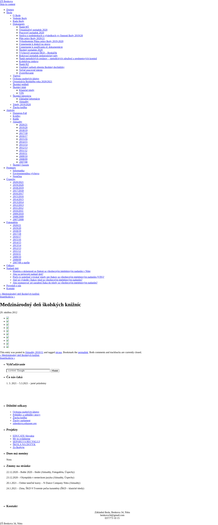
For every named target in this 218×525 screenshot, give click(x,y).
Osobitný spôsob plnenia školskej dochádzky (41, 67)
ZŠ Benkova (6, 1)
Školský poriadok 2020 (31, 50)
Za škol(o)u (18, 447)
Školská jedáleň (21, 84)
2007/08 (23, 162)
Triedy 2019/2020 (22, 104)
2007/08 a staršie (21, 262)
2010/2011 (18, 210)
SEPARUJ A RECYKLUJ (26, 441)
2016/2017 (18, 193)
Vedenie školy (20, 18)
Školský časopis (21, 165)
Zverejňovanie (26, 73)
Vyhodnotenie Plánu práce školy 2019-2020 (41, 41)
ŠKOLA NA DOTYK (24, 444)
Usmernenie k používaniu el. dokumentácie (41, 47)
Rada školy (18, 21)
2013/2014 (18, 202)
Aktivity (10, 110)
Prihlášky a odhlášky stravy (26, 414)
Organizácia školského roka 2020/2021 (32, 81)
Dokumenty (19, 24)
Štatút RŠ (24, 27)
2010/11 (23, 153)
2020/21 (23, 124)
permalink (83, 352)
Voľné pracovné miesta (30, 70)
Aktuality (24, 101)
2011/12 (23, 150)
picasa (59, 352)
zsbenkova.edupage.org (25, 423)
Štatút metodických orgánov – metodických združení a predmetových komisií (58, 58)
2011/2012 (18, 208)
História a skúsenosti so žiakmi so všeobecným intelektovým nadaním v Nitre (51, 271)
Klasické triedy (26, 90)
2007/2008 (18, 219)
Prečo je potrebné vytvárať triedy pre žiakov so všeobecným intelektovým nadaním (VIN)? (58, 277)
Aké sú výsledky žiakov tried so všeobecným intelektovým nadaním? (47, 279)
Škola (9, 12)
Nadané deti (12, 268)
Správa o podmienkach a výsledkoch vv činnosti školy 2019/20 (51, 35)
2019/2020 (18, 185)
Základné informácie (29, 98)
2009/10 (23, 156)
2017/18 (23, 133)
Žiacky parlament (21, 420)
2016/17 (23, 136)
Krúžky (16, 116)
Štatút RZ (24, 64)
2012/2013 (18, 205)
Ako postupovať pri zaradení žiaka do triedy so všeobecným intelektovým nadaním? (55, 282)
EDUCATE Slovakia (23, 435)
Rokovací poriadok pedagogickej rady (38, 55)
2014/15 (23, 142)
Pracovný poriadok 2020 (31, 32)
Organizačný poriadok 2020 (33, 29)
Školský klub (19, 87)
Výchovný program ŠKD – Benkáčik (38, 52)
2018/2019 (18, 187)
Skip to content (7, 4)
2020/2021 (18, 182)
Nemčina (17, 176)
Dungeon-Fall (20, 113)
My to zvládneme (21, 438)
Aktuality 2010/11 (34, 352)
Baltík (16, 119)
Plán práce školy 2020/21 (32, 38)
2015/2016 (18, 196)
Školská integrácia (22, 96)
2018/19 (23, 130)
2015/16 (23, 139)
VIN (21, 93)
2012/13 (23, 147)
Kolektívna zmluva (28, 61)
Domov (10, 9)
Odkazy (10, 265)
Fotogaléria (12, 222)
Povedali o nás (13, 285)
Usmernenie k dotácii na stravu (34, 44)
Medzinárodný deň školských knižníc (20, 294)
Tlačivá (16, 75)
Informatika (18, 170)
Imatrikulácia (7, 296)
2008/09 (23, 159)
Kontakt (10, 288)
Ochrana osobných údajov (26, 78)
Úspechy (10, 179)
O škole (17, 15)
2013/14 (23, 144)
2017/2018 (18, 190)
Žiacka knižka (20, 107)
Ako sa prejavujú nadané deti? (28, 274)
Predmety (11, 167)
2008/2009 (18, 216)
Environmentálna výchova (26, 173)
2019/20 (23, 127)
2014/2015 (18, 199)
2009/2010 (18, 213)
